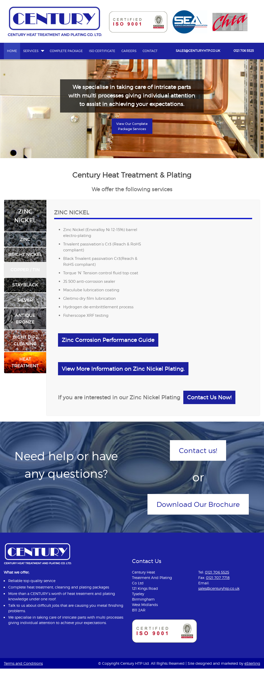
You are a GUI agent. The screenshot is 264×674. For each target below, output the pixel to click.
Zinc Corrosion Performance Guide (108, 340)
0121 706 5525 (244, 51)
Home (12, 51)
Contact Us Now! (209, 397)
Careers (128, 51)
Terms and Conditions (23, 663)
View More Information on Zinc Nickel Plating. (123, 368)
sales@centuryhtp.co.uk (198, 51)
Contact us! (198, 450)
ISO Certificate (102, 51)
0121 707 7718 (218, 577)
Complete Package (66, 51)
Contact (150, 51)
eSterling (252, 663)
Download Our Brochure (198, 504)
